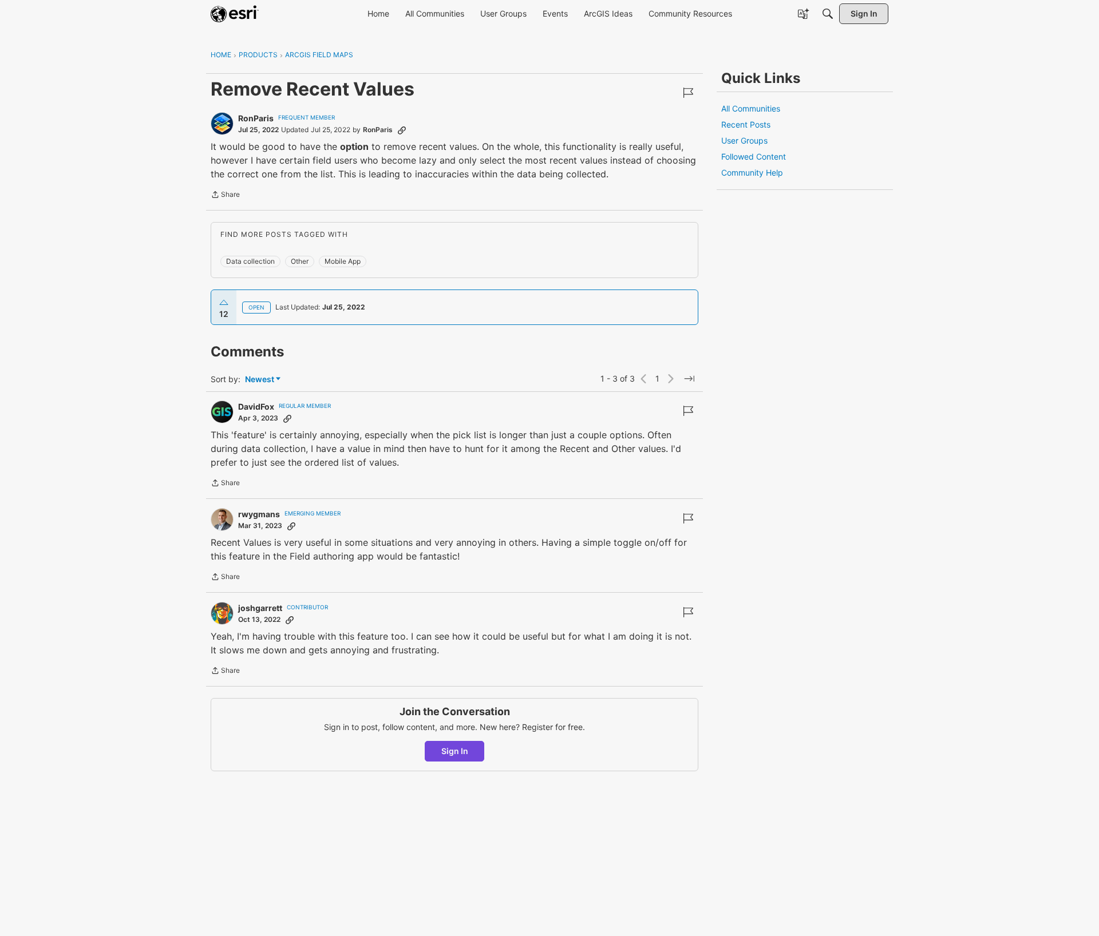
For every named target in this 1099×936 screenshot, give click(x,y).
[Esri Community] (235, 13)
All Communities (750, 108)
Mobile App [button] (343, 261)
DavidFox (256, 406)
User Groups (744, 140)
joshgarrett (260, 608)
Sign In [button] (454, 751)
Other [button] (300, 261)
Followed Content (753, 156)
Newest (259, 379)
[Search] (827, 13)
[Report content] (688, 92)
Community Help (752, 172)
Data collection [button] (250, 261)
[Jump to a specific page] (689, 379)
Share (225, 195)
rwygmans (259, 514)
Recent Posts (745, 124)
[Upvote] (224, 303)
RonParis (256, 118)
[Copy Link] (402, 130)
